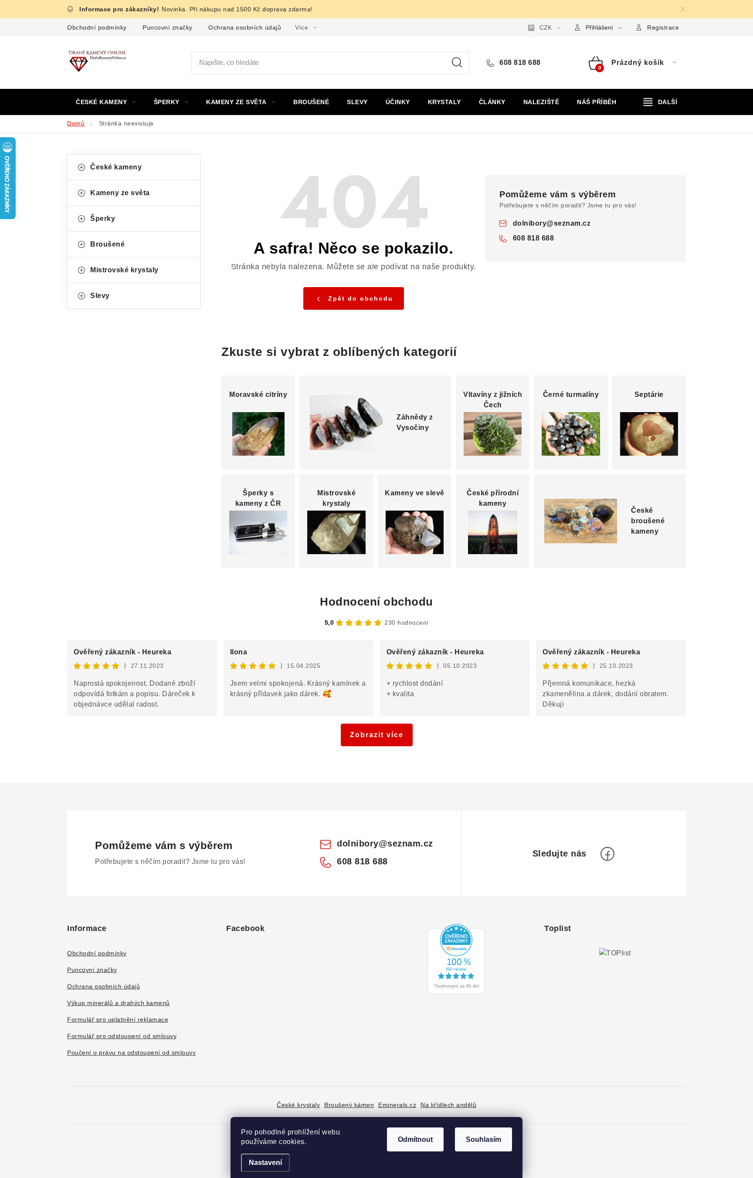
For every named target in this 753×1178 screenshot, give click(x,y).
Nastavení (265, 1162)
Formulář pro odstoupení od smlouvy (121, 1035)
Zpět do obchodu (360, 298)
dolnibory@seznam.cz (552, 223)
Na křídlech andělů (448, 1104)
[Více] (660, 102)
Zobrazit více (377, 734)
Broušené (107, 244)
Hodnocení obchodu (376, 601)
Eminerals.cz (397, 1104)
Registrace (663, 27)
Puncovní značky (167, 27)
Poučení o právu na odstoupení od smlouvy (131, 1052)
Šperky (102, 218)
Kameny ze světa (120, 192)
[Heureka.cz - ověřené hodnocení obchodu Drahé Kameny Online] (456, 959)
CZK (545, 27)
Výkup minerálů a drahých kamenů (118, 1002)
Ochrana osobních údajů (244, 27)
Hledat (457, 62)
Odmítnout (415, 1139)
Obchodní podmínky (97, 27)
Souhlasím (483, 1139)
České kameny (116, 167)
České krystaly (298, 1104)
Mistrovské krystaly (124, 270)
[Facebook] (607, 854)
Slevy (100, 295)
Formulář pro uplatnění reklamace (117, 1019)
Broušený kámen (349, 1104)
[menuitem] (106, 102)
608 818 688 (519, 62)
